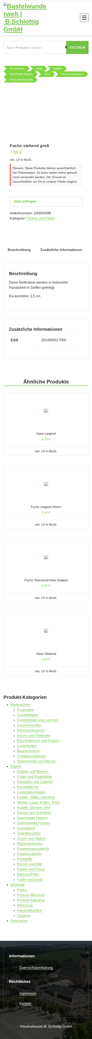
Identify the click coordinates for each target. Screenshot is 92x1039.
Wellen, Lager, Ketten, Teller (38, 802)
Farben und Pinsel (31, 869)
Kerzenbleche (27, 787)
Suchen (77, 47)
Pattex (22, 890)
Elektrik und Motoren (32, 771)
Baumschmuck (28, 751)
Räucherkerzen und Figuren (38, 741)
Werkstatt (17, 885)
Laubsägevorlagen (31, 792)
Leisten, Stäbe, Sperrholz (36, 797)
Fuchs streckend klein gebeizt (46, 580)
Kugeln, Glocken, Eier (33, 807)
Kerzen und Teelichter (33, 735)
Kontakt (25, 1003)
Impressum (27, 993)
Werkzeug (25, 905)
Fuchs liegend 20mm (46, 507)
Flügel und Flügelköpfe (34, 777)
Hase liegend (46, 433)
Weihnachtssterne (31, 730)
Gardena (23, 915)
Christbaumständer (31, 756)
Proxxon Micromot (31, 895)
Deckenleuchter (29, 725)
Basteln (16, 766)
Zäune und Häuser (31, 838)
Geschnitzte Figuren (32, 818)
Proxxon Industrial (31, 900)
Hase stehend (46, 654)
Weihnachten (20, 705)
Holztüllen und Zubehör (35, 782)
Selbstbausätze (29, 833)
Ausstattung (26, 828)
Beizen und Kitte (29, 864)
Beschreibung (19, 250)
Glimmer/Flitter (28, 874)
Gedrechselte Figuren (33, 823)
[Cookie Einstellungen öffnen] (7, 1031)
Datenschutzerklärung (36, 968)
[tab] (19, 250)
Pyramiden (25, 710)
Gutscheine (19, 921)
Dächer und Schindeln (34, 813)
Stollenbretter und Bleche (36, 761)
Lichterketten (27, 746)
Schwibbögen (27, 715)
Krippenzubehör (29, 854)
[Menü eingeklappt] (84, 18)
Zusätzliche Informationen (61, 250)
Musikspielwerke (30, 843)
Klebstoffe (24, 859)
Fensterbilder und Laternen (37, 720)
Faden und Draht (30, 879)
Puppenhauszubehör (33, 849)
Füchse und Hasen (40, 218)
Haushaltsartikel (29, 910)
